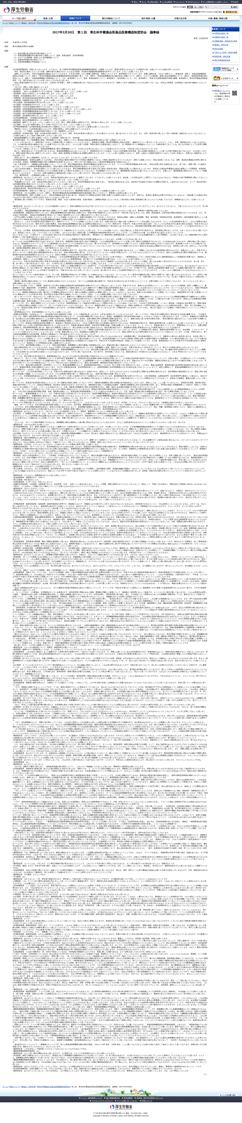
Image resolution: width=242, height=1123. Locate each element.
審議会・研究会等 (28, 23)
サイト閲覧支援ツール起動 (212, 2)
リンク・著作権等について (91, 1098)
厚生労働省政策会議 (222, 60)
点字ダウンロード (194, 2)
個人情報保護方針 (113, 1098)
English (235, 2)
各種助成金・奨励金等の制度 (225, 41)
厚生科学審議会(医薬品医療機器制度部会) (53, 23)
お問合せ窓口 (153, 2)
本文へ (136, 2)
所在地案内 (128, 1098)
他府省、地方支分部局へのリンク (150, 1098)
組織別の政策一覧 (221, 37)
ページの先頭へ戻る (228, 1095)
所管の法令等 (180, 18)
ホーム (144, 2)
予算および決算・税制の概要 (225, 53)
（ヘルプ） (225, 2)
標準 (190, 7)
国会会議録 (218, 49)
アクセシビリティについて (102, 1101)
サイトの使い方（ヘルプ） (127, 1101)
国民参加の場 (230, 11)
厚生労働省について (111, 18)
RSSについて (147, 1101)
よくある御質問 (167, 2)
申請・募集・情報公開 (218, 18)
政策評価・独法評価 (222, 56)
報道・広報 (48, 18)
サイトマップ (179, 2)
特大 (201, 7)
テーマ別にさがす (19, 18)
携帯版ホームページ (222, 91)
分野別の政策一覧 (221, 33)
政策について (75, 18)
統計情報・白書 (148, 18)
